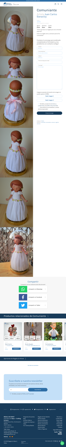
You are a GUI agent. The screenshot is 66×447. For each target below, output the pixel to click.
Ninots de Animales (43, 422)
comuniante (48, 122)
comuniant (43, 122)
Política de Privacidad (28, 394)
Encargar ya (16, 348)
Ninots (42, 121)
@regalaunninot (15, 409)
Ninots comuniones (43, 424)
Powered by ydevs (23, 442)
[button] (64, 335)
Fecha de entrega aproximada (44, 60)
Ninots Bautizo (41, 425)
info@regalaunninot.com (9, 434)
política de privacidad (52, 105)
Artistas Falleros (27, 420)
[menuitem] (10, 437)
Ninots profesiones (43, 420)
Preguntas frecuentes (29, 417)
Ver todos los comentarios (33, 365)
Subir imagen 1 (49, 96)
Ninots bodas (41, 427)
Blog (24, 418)
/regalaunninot (27, 409)
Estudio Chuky (10, 345)
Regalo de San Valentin (44, 417)
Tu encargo (40, 65)
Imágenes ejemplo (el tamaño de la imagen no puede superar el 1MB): (49, 93)
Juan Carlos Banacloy (47, 15)
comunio (53, 122)
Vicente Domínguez (51, 345)
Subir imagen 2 (49, 100)
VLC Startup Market (28, 425)
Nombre (40, 46)
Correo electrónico (42, 51)
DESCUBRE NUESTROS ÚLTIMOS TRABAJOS (33, 0)
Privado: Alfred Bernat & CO (33, 345)
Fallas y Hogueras (42, 429)
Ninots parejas (41, 418)
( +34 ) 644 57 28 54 (9, 427)
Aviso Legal (59, 420)
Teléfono (40, 55)
